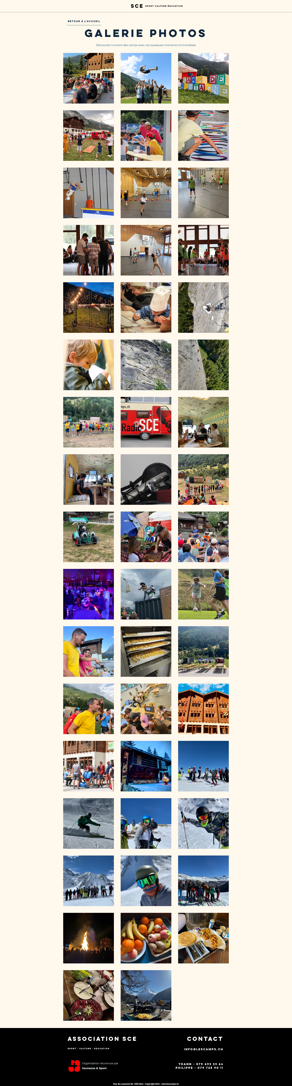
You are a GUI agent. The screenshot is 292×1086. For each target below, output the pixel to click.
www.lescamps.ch (170, 1084)
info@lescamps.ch (203, 1049)
